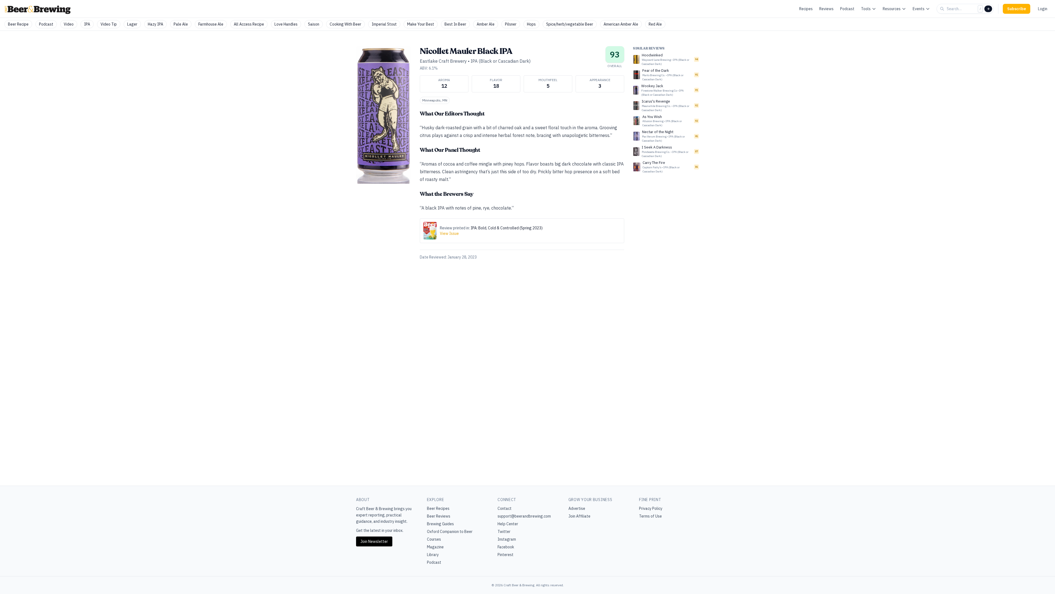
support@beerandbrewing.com (524, 516)
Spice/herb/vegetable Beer (569, 24)
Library (433, 554)
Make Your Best (420, 24)
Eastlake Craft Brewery (443, 61)
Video (69, 24)
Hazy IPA (155, 24)
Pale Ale (181, 24)
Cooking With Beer (345, 24)
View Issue (449, 233)
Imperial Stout (384, 24)
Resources (892, 8)
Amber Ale (486, 24)
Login (1042, 8)
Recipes (806, 8)
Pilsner (511, 24)
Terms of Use (650, 516)
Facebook (506, 546)
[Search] (988, 9)
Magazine (435, 546)
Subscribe (1016, 8)
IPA (87, 24)
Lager (132, 24)
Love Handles (286, 24)
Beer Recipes (438, 508)
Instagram (507, 539)
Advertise (576, 508)
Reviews (826, 8)
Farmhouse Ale (210, 24)
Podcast (847, 8)
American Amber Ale (621, 24)
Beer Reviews (438, 516)
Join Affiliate (579, 516)
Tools (866, 8)
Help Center (508, 523)
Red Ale (655, 24)
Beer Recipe (18, 24)
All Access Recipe (249, 24)
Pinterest (505, 554)
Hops (531, 24)
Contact (505, 508)
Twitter (504, 531)
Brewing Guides (440, 523)
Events (918, 8)
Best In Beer (455, 24)
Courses (434, 539)
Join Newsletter (374, 541)
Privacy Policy (650, 508)
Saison (313, 24)
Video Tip (109, 24)
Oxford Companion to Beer (450, 531)
